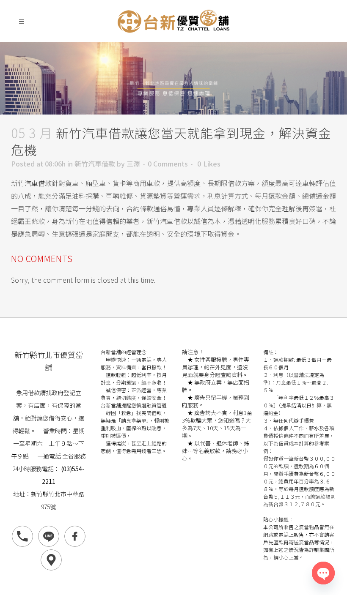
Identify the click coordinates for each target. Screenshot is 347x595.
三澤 (133, 163)
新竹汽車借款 (94, 163)
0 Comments (168, 163)
